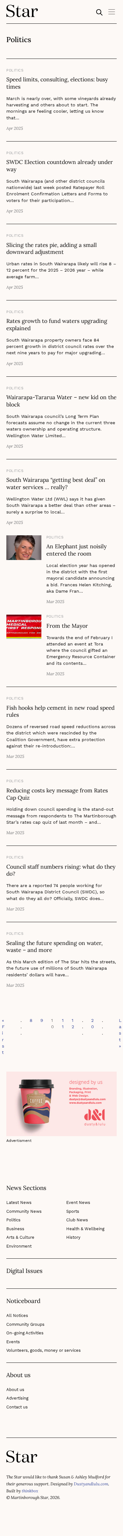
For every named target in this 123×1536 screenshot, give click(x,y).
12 (73, 1023)
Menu (112, 14)
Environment (19, 1246)
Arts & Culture (20, 1237)
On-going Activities (25, 1333)
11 (63, 1023)
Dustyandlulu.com (91, 1484)
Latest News (19, 1202)
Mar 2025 (55, 601)
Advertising (17, 1398)
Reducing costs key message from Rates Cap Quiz (57, 794)
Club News (77, 1220)
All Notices (17, 1315)
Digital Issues (24, 1271)
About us (15, 1389)
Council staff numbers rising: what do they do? (60, 870)
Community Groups (25, 1324)
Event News (78, 1202)
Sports (72, 1211)
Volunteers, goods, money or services (43, 1350)
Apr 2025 (14, 128)
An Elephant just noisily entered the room (76, 550)
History (73, 1237)
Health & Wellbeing (85, 1228)
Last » (120, 1033)
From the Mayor (67, 625)
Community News (24, 1211)
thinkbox (30, 1491)
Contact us (17, 1407)
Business (15, 1228)
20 (92, 1023)
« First (3, 1036)
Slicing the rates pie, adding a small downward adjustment (51, 248)
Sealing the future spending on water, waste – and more (54, 946)
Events (13, 1341)
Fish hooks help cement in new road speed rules (60, 711)
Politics (14, 70)
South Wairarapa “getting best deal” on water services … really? (55, 483)
